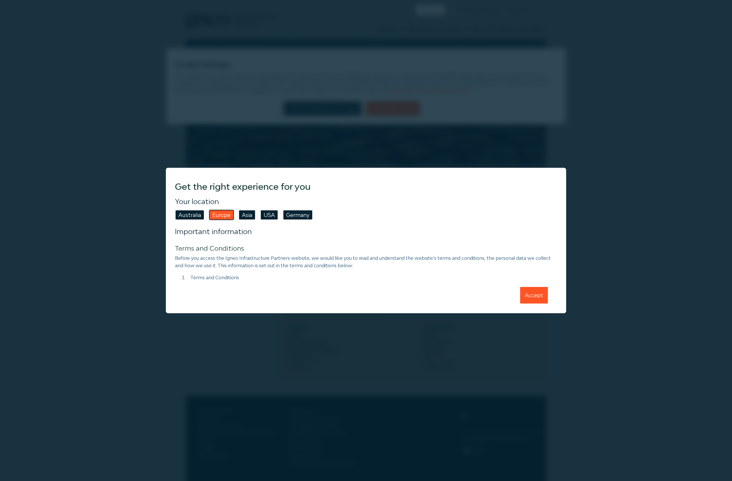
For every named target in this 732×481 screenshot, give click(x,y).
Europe (221, 215)
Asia (247, 215)
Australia (189, 215)
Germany (297, 215)
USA (269, 215)
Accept (534, 295)
